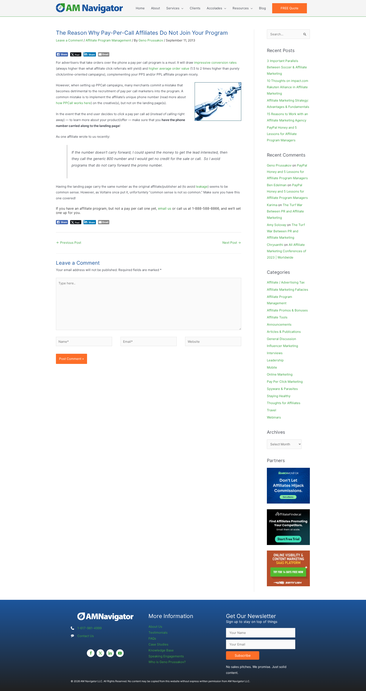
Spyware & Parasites (282, 389)
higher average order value (169, 68)
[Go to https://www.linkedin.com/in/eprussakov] (110, 653)
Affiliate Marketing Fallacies (287, 290)
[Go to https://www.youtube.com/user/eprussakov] (120, 653)
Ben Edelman (277, 185)
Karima (272, 205)
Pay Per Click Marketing (285, 382)
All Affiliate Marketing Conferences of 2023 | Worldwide (286, 251)
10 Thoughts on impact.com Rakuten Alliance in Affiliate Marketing (287, 87)
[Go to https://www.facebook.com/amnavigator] (90, 653)
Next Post (231, 243)
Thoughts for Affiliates (283, 403)
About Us (155, 627)
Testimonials (158, 632)
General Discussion (281, 339)
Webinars (274, 417)
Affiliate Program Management (108, 40)
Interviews (275, 353)
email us (164, 208)
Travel (271, 410)
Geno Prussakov (279, 165)
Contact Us (85, 636)
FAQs (152, 638)
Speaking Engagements (166, 656)
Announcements (279, 324)
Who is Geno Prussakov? (167, 662)
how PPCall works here (73, 103)
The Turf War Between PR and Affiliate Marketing (285, 211)
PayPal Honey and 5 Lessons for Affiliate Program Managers (282, 133)
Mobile (272, 367)
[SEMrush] (288, 568)
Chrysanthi (275, 245)
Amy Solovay (276, 225)
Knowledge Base (161, 650)
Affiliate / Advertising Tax (286, 282)
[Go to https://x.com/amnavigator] (100, 653)
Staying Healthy (278, 396)
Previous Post (68, 243)
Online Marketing (280, 374)
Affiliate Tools (277, 317)
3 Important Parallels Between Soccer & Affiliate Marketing (287, 67)
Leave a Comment (69, 40)
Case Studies (158, 644)
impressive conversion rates (215, 63)
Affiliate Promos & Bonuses (287, 310)
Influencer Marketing (282, 346)
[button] (289, 8)
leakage (202, 186)
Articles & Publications (284, 332)
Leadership (275, 360)
